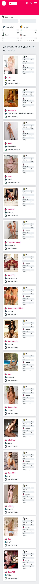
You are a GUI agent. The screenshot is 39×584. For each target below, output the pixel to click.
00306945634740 (14, 182)
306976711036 (13, 215)
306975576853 (13, 117)
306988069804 (13, 281)
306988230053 (13, 380)
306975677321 (13, 446)
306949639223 (13, 314)
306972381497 (13, 545)
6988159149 (12, 248)
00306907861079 (14, 150)
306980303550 (13, 347)
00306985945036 (14, 83)
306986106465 (13, 479)
